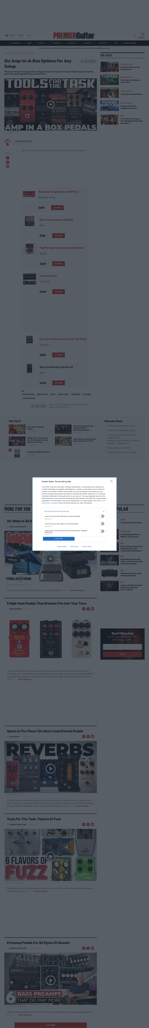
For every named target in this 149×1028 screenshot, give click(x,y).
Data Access (74, 546)
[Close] (112, 482)
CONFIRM (59, 539)
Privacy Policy (87, 546)
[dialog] (74, 514)
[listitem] (74, 511)
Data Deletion (62, 546)
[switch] (101, 516)
